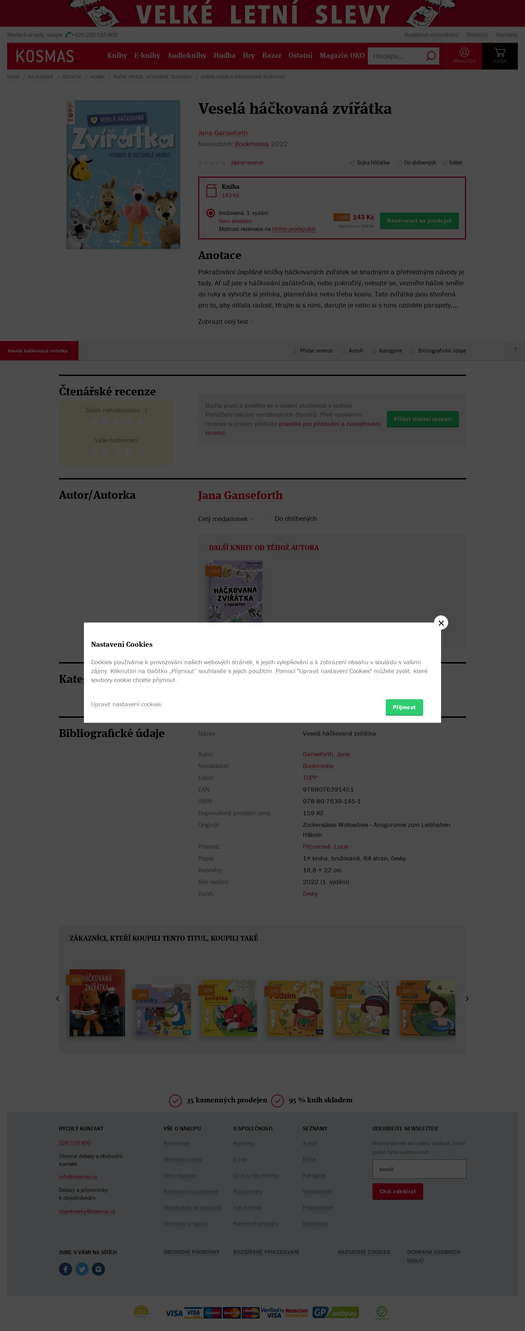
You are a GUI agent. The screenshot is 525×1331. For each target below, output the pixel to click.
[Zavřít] (441, 622)
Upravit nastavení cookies (126, 704)
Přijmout (404, 707)
